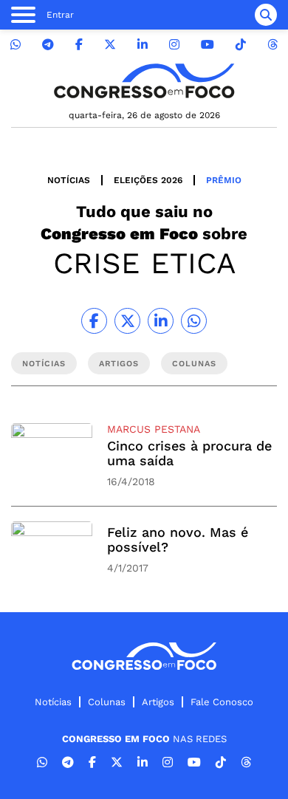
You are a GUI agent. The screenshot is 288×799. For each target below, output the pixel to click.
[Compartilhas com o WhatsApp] (194, 321)
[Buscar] (266, 15)
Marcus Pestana (153, 429)
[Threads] (272, 45)
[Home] (144, 81)
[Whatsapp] (15, 45)
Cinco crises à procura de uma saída (189, 453)
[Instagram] (174, 45)
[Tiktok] (241, 45)
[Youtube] (207, 45)
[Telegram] (48, 45)
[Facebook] (79, 45)
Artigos (158, 701)
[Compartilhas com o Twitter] (127, 321)
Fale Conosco (222, 701)
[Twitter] (110, 45)
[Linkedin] (142, 45)
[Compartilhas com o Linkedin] (161, 321)
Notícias (68, 180)
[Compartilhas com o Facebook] (94, 321)
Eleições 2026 (148, 180)
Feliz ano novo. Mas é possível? (177, 539)
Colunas (107, 701)
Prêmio (223, 180)
